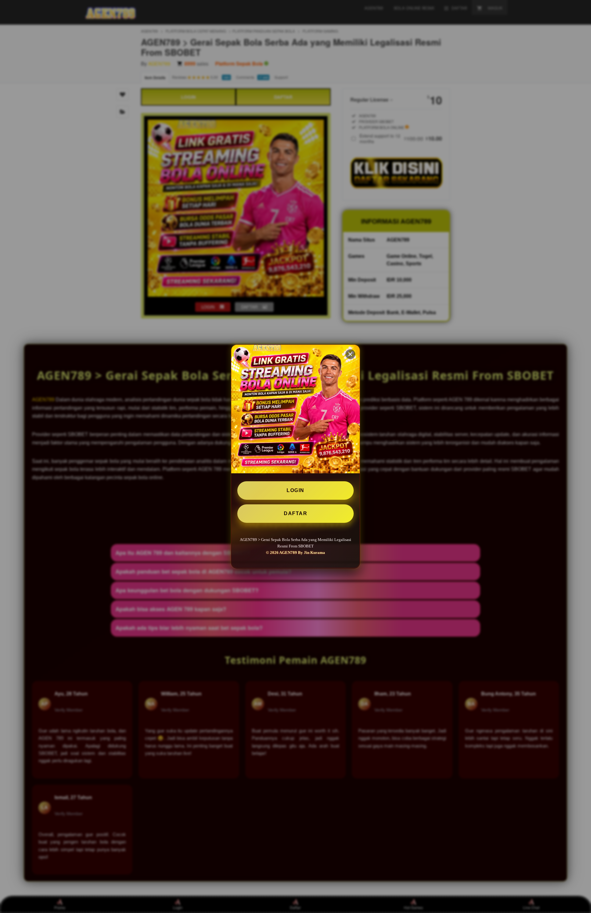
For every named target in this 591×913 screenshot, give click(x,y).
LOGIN (295, 490)
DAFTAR (295, 513)
